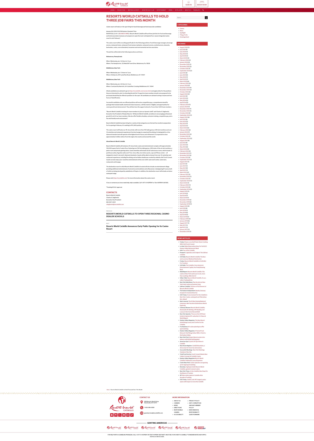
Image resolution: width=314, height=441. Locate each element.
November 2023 (184, 111)
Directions (178, 407)
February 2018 (184, 219)
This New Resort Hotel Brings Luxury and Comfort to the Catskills (192, 322)
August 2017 (183, 223)
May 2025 (183, 77)
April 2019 (183, 195)
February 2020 (184, 185)
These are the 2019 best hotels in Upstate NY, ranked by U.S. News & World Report (193, 316)
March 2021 (183, 172)
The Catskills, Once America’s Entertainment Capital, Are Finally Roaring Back (192, 267)
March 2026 (183, 58)
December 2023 (184, 108)
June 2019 (183, 193)
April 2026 (183, 56)
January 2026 (184, 62)
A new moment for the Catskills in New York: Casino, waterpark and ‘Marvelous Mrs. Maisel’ (193, 297)
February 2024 (184, 104)
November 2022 (184, 134)
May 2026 (183, 54)
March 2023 (183, 128)
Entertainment (161, 10)
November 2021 (184, 155)
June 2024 (183, 98)
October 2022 (184, 136)
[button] (203, 10)
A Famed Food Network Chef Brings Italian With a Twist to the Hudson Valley (193, 333)
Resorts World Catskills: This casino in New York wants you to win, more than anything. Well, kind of (192, 274)
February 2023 (184, 130)
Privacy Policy (194, 400)
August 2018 (183, 206)
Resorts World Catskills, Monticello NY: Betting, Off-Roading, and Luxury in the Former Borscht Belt (192, 310)
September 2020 (185, 180)
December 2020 (185, 176)
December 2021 (184, 153)
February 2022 (184, 151)
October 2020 (184, 178)
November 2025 (184, 66)
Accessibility (178, 414)
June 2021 (183, 166)
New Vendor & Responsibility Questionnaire (194, 412)
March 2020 (183, 183)
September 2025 (185, 70)
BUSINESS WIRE (124, 33)
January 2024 (184, 106)
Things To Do (184, 35)
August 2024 (184, 94)
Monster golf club (148, 10)
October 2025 (184, 68)
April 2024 (183, 102)
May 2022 (183, 147)
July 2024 (182, 96)
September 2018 (185, 204)
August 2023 (184, 117)
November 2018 (184, 202)
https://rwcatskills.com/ (120, 178)
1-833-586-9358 (149, 407)
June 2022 (183, 144)
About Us (188, 10)
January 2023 (184, 132)
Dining (170, 10)
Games (182, 28)
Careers (177, 403)
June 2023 (183, 121)
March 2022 (183, 149)
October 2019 (184, 187)
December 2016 (184, 231)
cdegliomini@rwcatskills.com (115, 204)
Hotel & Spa (178, 10)
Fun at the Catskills (189, 250)
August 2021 (183, 161)
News (181, 30)
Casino (112, 10)
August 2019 (183, 191)
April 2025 (183, 79)
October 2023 (184, 113)
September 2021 (185, 159)
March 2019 (183, 197)
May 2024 (183, 100)
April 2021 (183, 170)
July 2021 (182, 163)
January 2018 (184, 221)
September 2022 (185, 138)
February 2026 (184, 60)
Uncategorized (184, 37)
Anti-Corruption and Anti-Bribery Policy (195, 405)
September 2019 (185, 189)
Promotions (121, 10)
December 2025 (184, 64)
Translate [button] (196, 10)
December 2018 (184, 200)
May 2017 (183, 225)
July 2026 (182, 49)
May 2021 (183, 168)
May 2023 (183, 123)
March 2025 (183, 81)
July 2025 (182, 73)
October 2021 (184, 157)
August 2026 (184, 47)
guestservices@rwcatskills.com (153, 413)
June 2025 (183, 75)
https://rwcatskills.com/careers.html (140, 91)
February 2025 (184, 83)
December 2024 (184, 87)
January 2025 (184, 85)
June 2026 (183, 51)
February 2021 (184, 174)
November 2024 (185, 89)
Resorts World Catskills (158, 436)
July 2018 (182, 208)
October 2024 (184, 92)
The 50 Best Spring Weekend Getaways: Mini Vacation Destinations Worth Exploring (193, 303)
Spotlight (183, 32)
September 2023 (185, 115)
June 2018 (183, 210)
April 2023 (183, 125)
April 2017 (183, 227)
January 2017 (184, 229)
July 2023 (182, 119)
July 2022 (182, 142)
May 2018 (183, 212)
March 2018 (183, 216)
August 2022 (184, 140)
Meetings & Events (133, 10)
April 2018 (183, 214)
